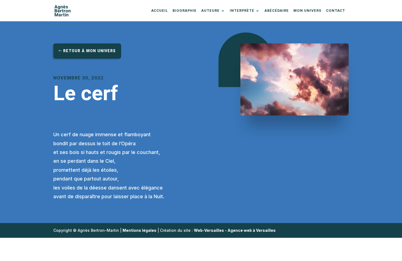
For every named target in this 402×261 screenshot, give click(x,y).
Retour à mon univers (89, 51)
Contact (335, 11)
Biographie (185, 11)
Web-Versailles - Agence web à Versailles (235, 230)
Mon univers (307, 11)
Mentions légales (139, 230)
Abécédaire (276, 11)
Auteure (210, 11)
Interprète (242, 11)
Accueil (159, 11)
